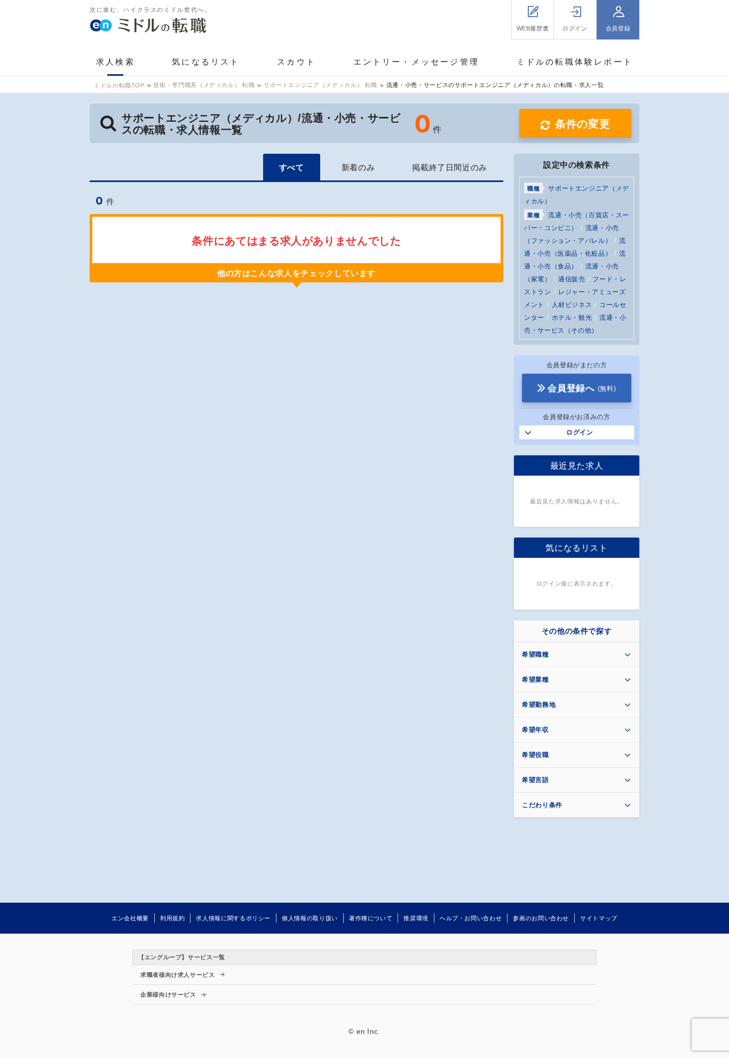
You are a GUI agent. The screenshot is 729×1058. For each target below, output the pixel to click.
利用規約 (172, 918)
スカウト (296, 61)
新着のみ (358, 167)
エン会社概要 (130, 918)
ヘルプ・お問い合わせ (471, 918)
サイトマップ (598, 918)
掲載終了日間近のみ (449, 167)
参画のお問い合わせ (541, 918)
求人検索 (115, 61)
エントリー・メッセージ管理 (416, 61)
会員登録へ (582, 388)
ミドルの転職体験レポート (575, 61)
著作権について (370, 918)
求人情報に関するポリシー (233, 918)
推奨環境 (416, 918)
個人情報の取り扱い (310, 918)
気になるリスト (206, 61)
